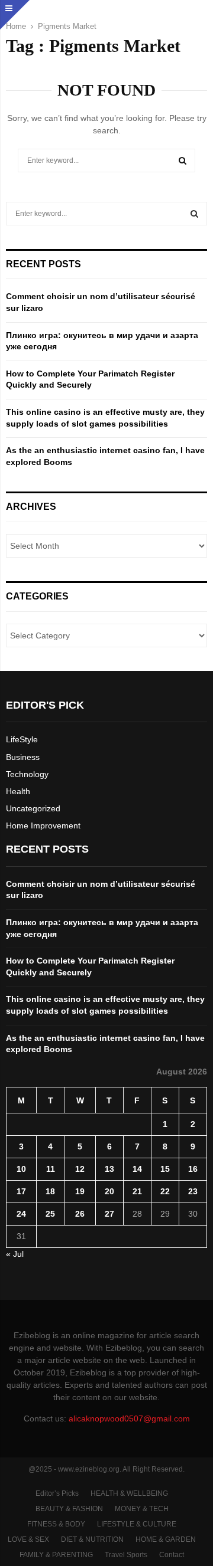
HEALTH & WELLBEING (129, 1493)
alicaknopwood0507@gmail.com (129, 1418)
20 (109, 1191)
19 (80, 1191)
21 (137, 1191)
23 (193, 1191)
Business (23, 757)
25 (50, 1213)
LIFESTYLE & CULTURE (136, 1524)
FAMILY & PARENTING (56, 1555)
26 (80, 1213)
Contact (171, 1555)
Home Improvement (43, 825)
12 (80, 1169)
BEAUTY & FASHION (69, 1509)
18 (50, 1191)
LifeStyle (22, 739)
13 (109, 1169)
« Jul (15, 1254)
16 (193, 1169)
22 (165, 1191)
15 (165, 1169)
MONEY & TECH (142, 1509)
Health (18, 791)
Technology (27, 774)
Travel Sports (126, 1555)
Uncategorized (33, 808)
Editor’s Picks (57, 1493)
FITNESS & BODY (56, 1524)
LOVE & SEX (28, 1539)
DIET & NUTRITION (92, 1539)
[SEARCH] (194, 213)
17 (21, 1191)
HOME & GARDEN (165, 1539)
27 (109, 1213)
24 (21, 1213)
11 (50, 1169)
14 (137, 1169)
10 (21, 1169)
